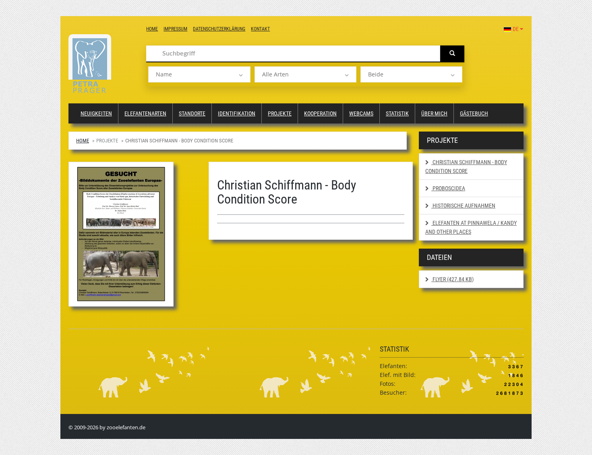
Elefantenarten (145, 113)
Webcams (361, 113)
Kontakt (260, 29)
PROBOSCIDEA (448, 188)
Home (152, 29)
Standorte (192, 113)
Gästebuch (474, 113)
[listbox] (199, 74)
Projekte (280, 113)
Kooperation (320, 113)
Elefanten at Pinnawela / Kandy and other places (471, 227)
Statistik (397, 113)
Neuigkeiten (96, 113)
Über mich (434, 113)
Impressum (175, 29)
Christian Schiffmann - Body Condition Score (466, 166)
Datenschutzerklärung (219, 29)
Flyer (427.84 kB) (452, 279)
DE (515, 29)
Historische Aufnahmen (463, 205)
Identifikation (236, 113)
